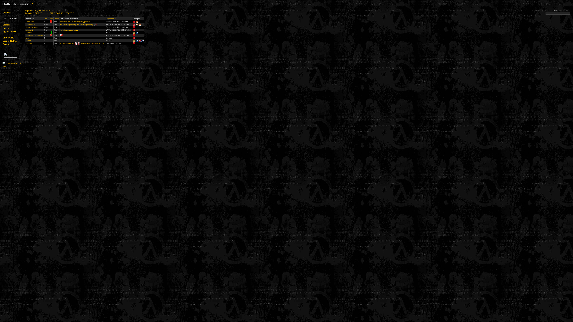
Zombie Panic (30, 24)
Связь (6, 28)
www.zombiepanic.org (68, 24)
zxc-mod (29, 43)
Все (26, 13)
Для (51, 19)
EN (31, 3)
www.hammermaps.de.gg (69, 30)
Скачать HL (8, 38)
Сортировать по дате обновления (37, 11)
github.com (70, 43)
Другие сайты (9, 31)
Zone (27, 38)
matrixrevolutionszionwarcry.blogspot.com (75, 22)
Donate (6, 44)
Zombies (29, 33)
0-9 (29, 13)
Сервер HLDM (10, 41)
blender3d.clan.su (87, 43)
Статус (56, 19)
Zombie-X (29, 30)
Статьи (6, 25)
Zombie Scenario (31, 27)
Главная (7, 12)
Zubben (28, 41)
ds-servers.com (99, 43)
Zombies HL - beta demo (34, 35)
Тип (45, 19)
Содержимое (111, 19)
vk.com (62, 43)
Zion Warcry (30, 22)
